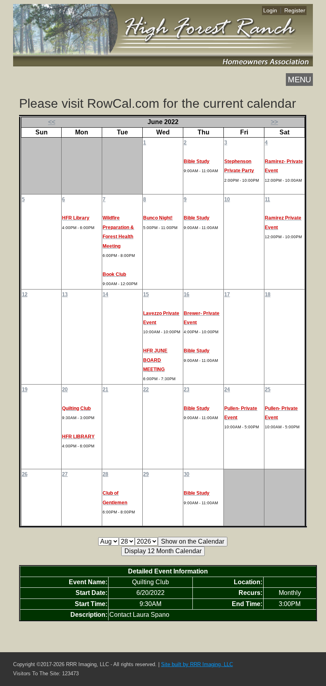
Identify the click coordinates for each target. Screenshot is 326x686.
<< (51, 122)
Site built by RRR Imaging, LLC (197, 664)
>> (274, 122)
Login (270, 11)
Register (294, 11)
